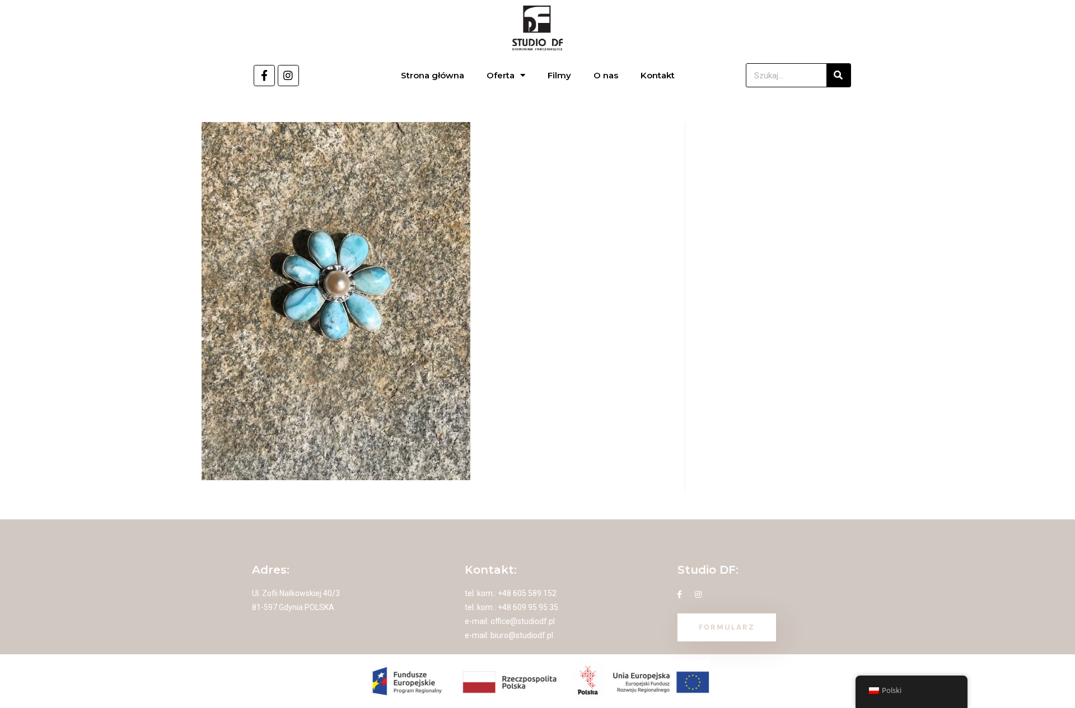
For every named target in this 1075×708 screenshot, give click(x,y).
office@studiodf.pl (522, 621)
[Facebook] (264, 75)
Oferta (501, 75)
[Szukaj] (838, 75)
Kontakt (658, 75)
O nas (605, 75)
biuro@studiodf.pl (521, 635)
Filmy (559, 75)
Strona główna (432, 75)
